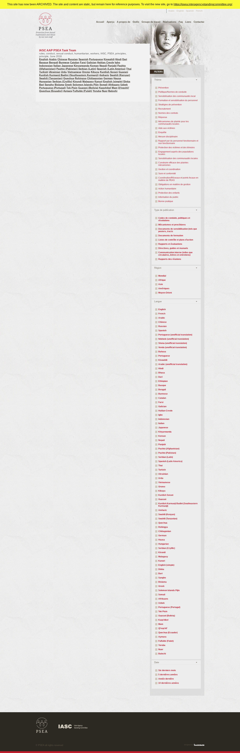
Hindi (118, 59)
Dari (124, 59)
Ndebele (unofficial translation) (173, 339)
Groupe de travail (151, 22)
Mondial (162, 276)
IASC (73, 726)
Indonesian (46, 65)
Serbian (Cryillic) (62, 81)
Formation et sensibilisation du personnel (178, 100)
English (180, 11)
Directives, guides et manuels (173, 248)
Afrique (162, 280)
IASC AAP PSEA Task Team (83, 53)
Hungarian (45, 81)
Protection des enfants (169, 193)
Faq (181, 22)
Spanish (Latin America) (111, 68)
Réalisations (169, 22)
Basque (43, 62)
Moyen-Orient (165, 292)
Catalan (74, 62)
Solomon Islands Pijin (86, 84)
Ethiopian (163, 381)
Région (157, 268)
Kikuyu (95, 72)
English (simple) (113, 81)
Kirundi (77, 81)
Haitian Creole (105, 62)
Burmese (64, 62)
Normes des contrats (168, 113)
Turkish (43, 72)
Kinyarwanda (81, 65)
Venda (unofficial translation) (172, 347)
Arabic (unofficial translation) (172, 364)
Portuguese (96, 59)
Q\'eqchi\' (123, 87)
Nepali (103, 65)
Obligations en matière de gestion (174, 184)
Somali (103, 84)
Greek (68, 84)
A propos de (123, 22)
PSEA (42, 725)
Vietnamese (74, 72)
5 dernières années (168, 674)
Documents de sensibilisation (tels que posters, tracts (177, 230)
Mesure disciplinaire (168, 136)
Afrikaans (114, 84)
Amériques (163, 288)
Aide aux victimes (166, 128)
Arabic (171, 11)
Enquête (162, 132)
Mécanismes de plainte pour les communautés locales (173, 122)
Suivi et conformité (167, 173)
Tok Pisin (71, 87)
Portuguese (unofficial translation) (175, 335)
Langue (158, 301)
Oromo (86, 72)
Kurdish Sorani (109, 72)
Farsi (83, 62)
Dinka (126, 81)
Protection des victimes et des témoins (176, 147)
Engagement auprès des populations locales (176, 152)
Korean (94, 65)
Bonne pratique (165, 201)
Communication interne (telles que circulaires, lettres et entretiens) (175, 253)
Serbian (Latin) (87, 68)
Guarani (123, 72)
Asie (160, 284)
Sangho (49, 84)
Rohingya (80, 78)
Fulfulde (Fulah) (82, 90)
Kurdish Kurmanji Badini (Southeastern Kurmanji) (69, 75)
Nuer (105, 90)
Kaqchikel (105, 87)
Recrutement (164, 109)
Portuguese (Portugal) (52, 87)
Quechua (68, 78)
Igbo (117, 62)
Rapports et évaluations (170, 244)
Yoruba (97, 90)
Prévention (163, 87)
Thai (128, 68)
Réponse (162, 117)
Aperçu (110, 22)
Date (156, 662)
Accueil (100, 22)
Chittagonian (95, 78)
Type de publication (164, 210)
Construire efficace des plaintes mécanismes (173, 163)
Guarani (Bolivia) (88, 87)
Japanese (67, 65)
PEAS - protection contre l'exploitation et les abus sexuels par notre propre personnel (45, 25)
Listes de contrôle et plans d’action (175, 240)
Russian (73, 59)
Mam (114, 87)
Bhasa (161, 372)
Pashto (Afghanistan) (168, 448)
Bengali (53, 62)
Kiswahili (109, 59)
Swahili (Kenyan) (120, 75)
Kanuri (98, 81)
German (108, 78)
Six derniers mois (167, 670)
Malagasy (88, 81)
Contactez (199, 22)
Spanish (190, 11)
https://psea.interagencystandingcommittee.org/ (203, 4)
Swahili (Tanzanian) (51, 78)
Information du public (168, 197)
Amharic (104, 75)
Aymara (67, 90)
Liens (188, 22)
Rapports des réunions (169, 259)
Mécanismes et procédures (172, 224)
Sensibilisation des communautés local (177, 96)
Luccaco (199, 745)
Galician (91, 62)
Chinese (62, 59)
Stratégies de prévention (170, 104)
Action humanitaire (167, 188)
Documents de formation (170, 235)
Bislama (59, 84)
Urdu (64, 72)
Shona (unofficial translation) (172, 343)
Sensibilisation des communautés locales (178, 158)
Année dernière (166, 679)
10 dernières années (168, 683)
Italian (57, 65)
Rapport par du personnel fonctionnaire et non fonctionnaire (178, 142)
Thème (157, 79)
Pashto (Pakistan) (67, 68)
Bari (41, 84)
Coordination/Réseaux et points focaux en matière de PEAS (178, 179)
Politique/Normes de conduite (172, 92)
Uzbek (124, 84)
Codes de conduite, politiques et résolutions (174, 219)
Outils (136, 22)
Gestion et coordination (169, 169)
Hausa (117, 78)
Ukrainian (54, 72)
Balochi (112, 90)
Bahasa (162, 351)
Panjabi (112, 65)
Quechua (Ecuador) (51, 90)
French (161, 313)
